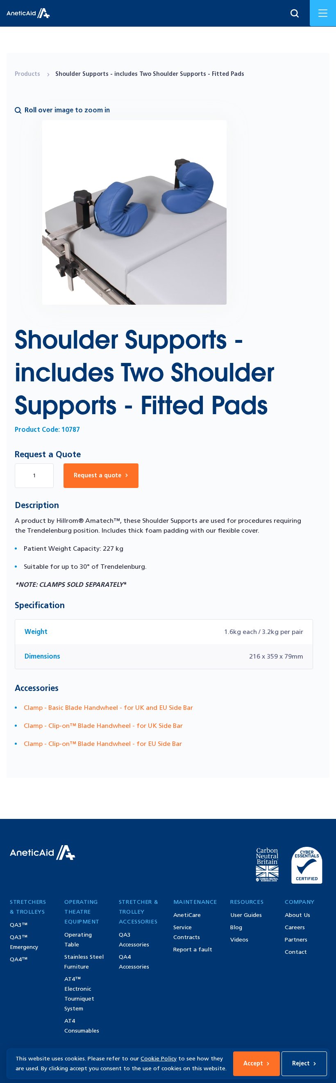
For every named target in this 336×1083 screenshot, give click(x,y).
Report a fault (192, 949)
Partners (296, 939)
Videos (239, 939)
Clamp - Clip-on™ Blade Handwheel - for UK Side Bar (103, 726)
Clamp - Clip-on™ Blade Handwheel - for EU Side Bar (103, 744)
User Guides (246, 915)
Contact (296, 951)
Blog (236, 927)
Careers (295, 927)
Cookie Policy (159, 1058)
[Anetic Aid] (28, 13)
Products (28, 74)
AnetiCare (187, 915)
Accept (253, 1063)
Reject (301, 1063)
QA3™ (18, 924)
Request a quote (97, 475)
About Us (297, 915)
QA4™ (18, 959)
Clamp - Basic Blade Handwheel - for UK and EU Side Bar (108, 707)
